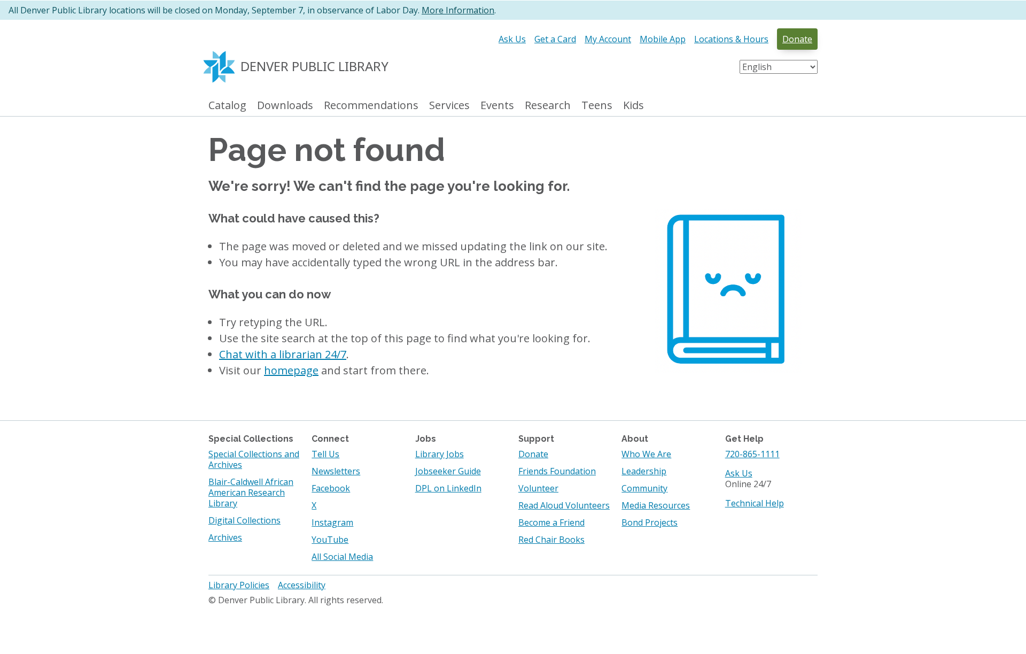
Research (548, 105)
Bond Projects (649, 522)
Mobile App (663, 39)
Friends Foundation (557, 471)
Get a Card (555, 39)
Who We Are (646, 454)
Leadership (643, 471)
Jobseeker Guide (448, 471)
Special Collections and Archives (253, 459)
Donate (797, 39)
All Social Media (342, 557)
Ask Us (512, 39)
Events (497, 105)
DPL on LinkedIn (448, 488)
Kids (633, 105)
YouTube (330, 539)
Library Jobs (439, 454)
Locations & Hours (731, 39)
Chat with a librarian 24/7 (282, 354)
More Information (458, 10)
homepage (291, 370)
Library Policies (238, 585)
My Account (608, 39)
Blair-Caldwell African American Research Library (250, 492)
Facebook (331, 488)
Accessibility (301, 585)
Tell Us (325, 454)
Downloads (285, 105)
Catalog (227, 105)
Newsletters (336, 471)
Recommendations (371, 105)
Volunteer (538, 488)
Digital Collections (244, 520)
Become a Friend (551, 522)
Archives (225, 537)
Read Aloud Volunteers (564, 505)
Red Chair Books (551, 539)
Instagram (332, 522)
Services (449, 105)
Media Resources (655, 505)
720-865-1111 (752, 454)
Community (644, 488)
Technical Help (754, 503)
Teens (596, 105)
